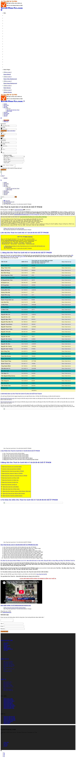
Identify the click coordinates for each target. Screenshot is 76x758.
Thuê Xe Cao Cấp (8, 685)
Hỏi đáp (5, 646)
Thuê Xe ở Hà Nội (8, 698)
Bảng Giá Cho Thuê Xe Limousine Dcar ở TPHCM (14, 475)
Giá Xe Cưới (14, 243)
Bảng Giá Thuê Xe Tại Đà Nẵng (11, 486)
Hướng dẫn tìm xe (8, 648)
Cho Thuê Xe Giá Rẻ (41, 574)
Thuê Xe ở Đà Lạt (8, 702)
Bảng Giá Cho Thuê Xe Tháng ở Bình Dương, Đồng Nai (17, 491)
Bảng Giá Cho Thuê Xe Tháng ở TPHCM (12, 473)
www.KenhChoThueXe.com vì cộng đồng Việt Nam (33, 216)
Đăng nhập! (3, 130)
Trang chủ (7, 200)
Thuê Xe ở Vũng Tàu (9, 704)
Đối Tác (5, 107)
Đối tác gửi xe (7, 647)
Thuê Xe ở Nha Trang (9, 700)
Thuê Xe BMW (7, 722)
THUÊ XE (3, 679)
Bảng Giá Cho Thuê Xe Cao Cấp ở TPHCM (13, 471)
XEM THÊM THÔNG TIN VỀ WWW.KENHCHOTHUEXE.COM (16, 605)
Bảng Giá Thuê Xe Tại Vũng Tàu (10, 480)
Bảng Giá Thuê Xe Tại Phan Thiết (10, 477)
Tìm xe (5, 745)
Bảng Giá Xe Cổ (8, 671)
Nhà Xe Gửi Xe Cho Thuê (13, 109)
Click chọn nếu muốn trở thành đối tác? (12, 168)
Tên (2, 147)
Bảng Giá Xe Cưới (8, 662)
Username (3, 123)
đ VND (2, 175)
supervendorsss (19, 209)
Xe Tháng (21, 242)
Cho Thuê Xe (7, 645)
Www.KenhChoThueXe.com (7, 398)
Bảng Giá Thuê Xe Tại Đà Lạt (9, 484)
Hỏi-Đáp (6, 112)
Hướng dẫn (6, 113)
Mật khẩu (3, 127)
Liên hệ (5, 115)
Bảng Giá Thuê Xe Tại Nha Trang (11, 489)
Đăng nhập (9, 111)
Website (3, 628)
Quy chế (6, 114)
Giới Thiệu (6, 105)
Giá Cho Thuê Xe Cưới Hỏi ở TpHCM (11, 468)
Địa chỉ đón (6, 158)
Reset (2, 135)
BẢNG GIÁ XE (5, 659)
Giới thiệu (6, 643)
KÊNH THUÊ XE (28, 236)
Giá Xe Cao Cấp (30, 243)
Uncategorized (7, 203)
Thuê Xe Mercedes (8, 721)
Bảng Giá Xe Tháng (8, 664)
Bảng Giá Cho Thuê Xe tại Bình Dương (12, 495)
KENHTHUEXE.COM (7, 640)
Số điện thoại (7, 161)
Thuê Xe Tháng (7, 684)
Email (2, 132)
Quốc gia (6, 156)
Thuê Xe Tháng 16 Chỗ (9, 718)
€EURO (5, 178)
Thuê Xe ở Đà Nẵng (9, 699)
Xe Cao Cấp (28, 242)
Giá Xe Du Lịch (5, 243)
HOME (5, 104)
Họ (1, 150)
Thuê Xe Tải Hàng (8, 690)
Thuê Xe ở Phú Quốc (9, 708)
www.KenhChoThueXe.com (21, 214)
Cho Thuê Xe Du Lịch (9, 201)
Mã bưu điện (7, 159)
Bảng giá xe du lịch (8, 661)
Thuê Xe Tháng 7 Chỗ (9, 717)
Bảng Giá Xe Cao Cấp (9, 665)
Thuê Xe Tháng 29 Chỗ (9, 720)
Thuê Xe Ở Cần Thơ (9, 706)
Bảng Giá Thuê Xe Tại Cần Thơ (10, 482)
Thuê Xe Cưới (7, 683)
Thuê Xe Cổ (7, 723)
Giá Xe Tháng (21, 243)
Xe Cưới (16, 242)
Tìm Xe (5, 106)
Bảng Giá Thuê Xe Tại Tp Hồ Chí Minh (12, 466)
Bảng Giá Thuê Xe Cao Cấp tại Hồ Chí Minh (14, 493)
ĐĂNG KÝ (6, 121)
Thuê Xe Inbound (8, 689)
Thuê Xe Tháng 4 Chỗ (9, 716)
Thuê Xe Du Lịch (8, 682)
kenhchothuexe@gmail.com (12, 240)
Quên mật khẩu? (11, 130)
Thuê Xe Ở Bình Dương (9, 705)
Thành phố (6, 162)
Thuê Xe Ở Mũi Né (8, 703)
